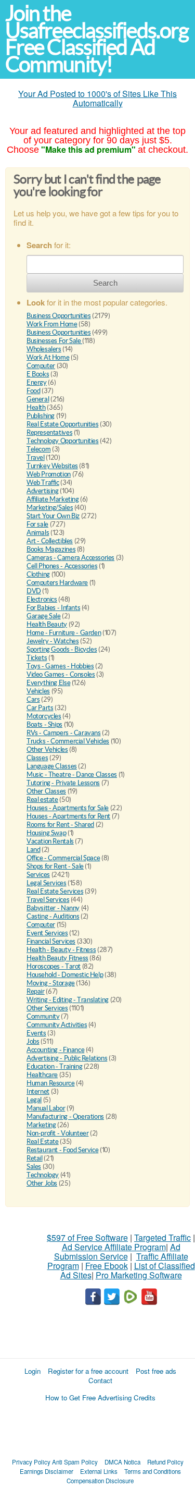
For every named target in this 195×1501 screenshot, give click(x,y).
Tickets (37, 658)
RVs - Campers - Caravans (64, 733)
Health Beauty (47, 624)
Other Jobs (42, 1183)
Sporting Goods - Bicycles (62, 649)
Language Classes (52, 766)
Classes (37, 758)
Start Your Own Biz (53, 516)
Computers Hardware (57, 583)
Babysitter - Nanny (53, 908)
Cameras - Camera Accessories (70, 558)
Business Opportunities (58, 316)
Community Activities (57, 1025)
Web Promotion (49, 474)
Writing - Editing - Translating (68, 1000)
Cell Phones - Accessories (62, 566)
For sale (37, 524)
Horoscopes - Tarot (54, 966)
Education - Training (54, 1066)
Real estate (42, 799)
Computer (41, 366)
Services (38, 874)
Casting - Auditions (53, 916)
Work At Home (48, 357)
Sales (34, 1166)
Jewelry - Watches (53, 641)
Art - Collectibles (50, 541)
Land (33, 849)
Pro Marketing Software (139, 1275)
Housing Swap (46, 833)
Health (36, 407)
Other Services (47, 1008)
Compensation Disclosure (100, 1480)
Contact (100, 1380)
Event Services (47, 933)
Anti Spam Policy (75, 1462)
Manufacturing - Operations (65, 1116)
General (38, 399)
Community (43, 1016)
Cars (33, 699)
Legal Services (47, 883)
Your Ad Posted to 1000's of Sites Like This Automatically (97, 98)
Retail (35, 1158)
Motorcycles (44, 716)
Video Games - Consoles (61, 674)
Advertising (43, 491)
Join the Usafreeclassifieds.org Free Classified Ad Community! (96, 39)
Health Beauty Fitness (57, 958)
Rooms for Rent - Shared (60, 824)
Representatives (49, 432)
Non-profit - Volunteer (57, 1133)
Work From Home (52, 324)
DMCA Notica (122, 1462)
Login (32, 1371)
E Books (38, 374)
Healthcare (42, 1075)
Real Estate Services (55, 891)
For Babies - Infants (53, 608)
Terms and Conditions (152, 1471)
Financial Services (51, 941)
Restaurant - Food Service (62, 1150)
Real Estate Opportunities (62, 424)
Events (36, 1033)
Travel (36, 457)
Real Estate (43, 1141)
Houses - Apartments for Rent (68, 816)
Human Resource (51, 1083)
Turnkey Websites (52, 466)
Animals (38, 532)
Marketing (41, 1125)
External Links (99, 1471)
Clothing (38, 574)
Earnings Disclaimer (46, 1471)
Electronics (42, 599)
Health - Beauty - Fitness (61, 950)
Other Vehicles (47, 749)
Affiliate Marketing (53, 499)
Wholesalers (44, 349)
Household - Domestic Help (65, 975)
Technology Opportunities (63, 441)
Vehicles (38, 691)
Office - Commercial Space (63, 858)
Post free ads (156, 1371)
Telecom (38, 449)
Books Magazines (51, 549)
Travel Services (48, 900)
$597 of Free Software (87, 1237)
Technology (43, 1175)
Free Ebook (106, 1266)
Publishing (41, 416)
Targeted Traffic (162, 1237)
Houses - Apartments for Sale (68, 808)
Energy (37, 382)
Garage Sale (44, 616)
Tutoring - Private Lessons (63, 783)
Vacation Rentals (50, 841)
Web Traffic (43, 482)
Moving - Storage (51, 983)
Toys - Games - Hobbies (60, 666)
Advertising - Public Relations (67, 1058)
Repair (36, 991)
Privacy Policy (31, 1462)
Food (33, 391)
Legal (34, 1100)
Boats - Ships (44, 724)
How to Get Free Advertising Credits (100, 1397)
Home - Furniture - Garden (64, 633)
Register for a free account (88, 1371)
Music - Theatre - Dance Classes (72, 774)
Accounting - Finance (55, 1050)
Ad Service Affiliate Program (114, 1247)
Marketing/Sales (50, 507)
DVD (34, 591)
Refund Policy (165, 1462)
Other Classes (46, 791)
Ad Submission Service (117, 1251)
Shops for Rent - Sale (55, 866)
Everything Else (48, 683)
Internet (38, 1091)
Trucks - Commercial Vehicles (68, 741)
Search (105, 282)
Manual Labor (46, 1108)
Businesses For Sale (54, 341)
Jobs (33, 1041)
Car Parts (40, 708)
